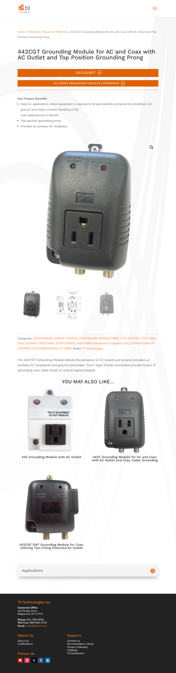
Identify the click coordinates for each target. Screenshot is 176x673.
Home (21, 32)
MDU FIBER (47, 343)
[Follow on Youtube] (20, 660)
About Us (23, 641)
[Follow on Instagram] (27, 660)
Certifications (25, 644)
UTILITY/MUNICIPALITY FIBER (51, 348)
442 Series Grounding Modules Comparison (86, 83)
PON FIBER (84, 343)
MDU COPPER (27, 343)
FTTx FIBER (148, 338)
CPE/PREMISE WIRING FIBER (99, 338)
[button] (151, 147)
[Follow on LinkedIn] (47, 660)
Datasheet (86, 72)
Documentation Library (80, 644)
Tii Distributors (75, 653)
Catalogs (72, 650)
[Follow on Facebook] (40, 660)
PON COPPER (65, 343)
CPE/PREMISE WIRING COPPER (55, 338)
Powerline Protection (55, 32)
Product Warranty (77, 647)
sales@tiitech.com (36, 626)
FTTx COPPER (129, 338)
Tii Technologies (92, 348)
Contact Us (73, 641)
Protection (33, 32)
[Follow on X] (33, 660)
